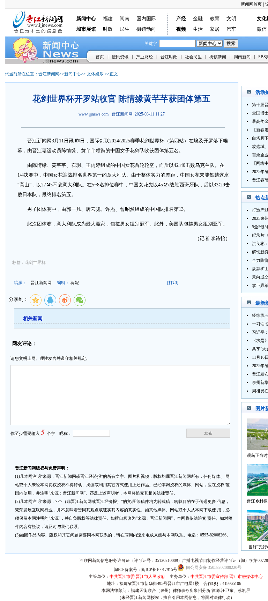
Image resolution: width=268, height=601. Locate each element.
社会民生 (193, 56)
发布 (208, 433)
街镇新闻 (217, 56)
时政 (108, 29)
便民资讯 (120, 56)
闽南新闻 (242, 56)
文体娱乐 (95, 74)
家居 (214, 29)
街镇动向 (146, 29)
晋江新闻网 (48, 74)
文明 (231, 18)
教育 (214, 18)
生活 (198, 29)
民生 (124, 29)
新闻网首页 (251, 4)
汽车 (231, 29)
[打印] (172, 282)
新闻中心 (72, 74)
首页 (100, 56)
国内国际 (146, 18)
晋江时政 (169, 56)
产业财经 (144, 56)
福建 (108, 18)
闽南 (124, 18)
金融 (198, 18)
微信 (262, 29)
